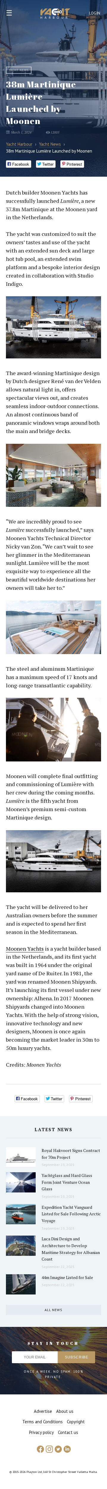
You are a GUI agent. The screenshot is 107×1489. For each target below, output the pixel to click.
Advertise (43, 1411)
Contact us (68, 1432)
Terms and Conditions (42, 1421)
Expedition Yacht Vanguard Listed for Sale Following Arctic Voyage (71, 1213)
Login (94, 13)
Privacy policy (41, 1432)
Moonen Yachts (25, 948)
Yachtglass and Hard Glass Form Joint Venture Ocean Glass (67, 1182)
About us (64, 1411)
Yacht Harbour (55, 14)
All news (53, 1310)
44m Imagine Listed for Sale (67, 1277)
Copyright (76, 1421)
